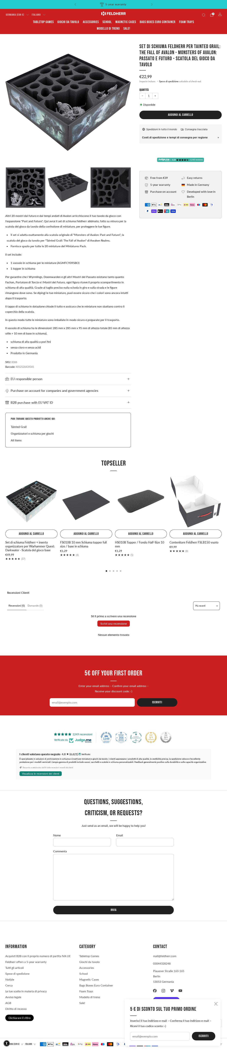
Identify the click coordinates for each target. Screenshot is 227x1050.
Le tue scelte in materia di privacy (26, 991)
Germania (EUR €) (15, 15)
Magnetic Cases (125, 22)
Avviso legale (13, 997)
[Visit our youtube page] (180, 990)
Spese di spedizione (169, 81)
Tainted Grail (19, 426)
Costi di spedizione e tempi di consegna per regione (175, 137)
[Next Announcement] (152, 4)
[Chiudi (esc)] (216, 1004)
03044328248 (162, 963)
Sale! (126, 28)
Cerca (9, 985)
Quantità (144, 90)
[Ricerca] (203, 15)
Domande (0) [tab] (35, 605)
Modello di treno (108, 28)
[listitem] (113, 4)
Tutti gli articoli (14, 967)
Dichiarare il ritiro (20, 1017)
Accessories (91, 22)
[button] (7, 1043)
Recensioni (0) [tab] (17, 605)
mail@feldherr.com (164, 956)
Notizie (9, 979)
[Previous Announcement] (75, 4)
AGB (8, 1003)
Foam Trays (186, 22)
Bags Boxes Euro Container (157, 22)
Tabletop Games (43, 22)
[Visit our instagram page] (163, 990)
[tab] (106, 571)
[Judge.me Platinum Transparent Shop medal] (136, 737)
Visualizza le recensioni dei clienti (40, 773)
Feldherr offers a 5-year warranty (25, 962)
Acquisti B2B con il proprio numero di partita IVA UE (38, 956)
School (107, 22)
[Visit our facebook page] (155, 990)
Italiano (36, 15)
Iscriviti (204, 1036)
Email (119, 835)
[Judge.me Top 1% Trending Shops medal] (151, 737)
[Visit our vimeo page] (172, 990)
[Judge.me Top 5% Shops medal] (165, 737)
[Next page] (221, 501)
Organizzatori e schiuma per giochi (32, 433)
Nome (57, 835)
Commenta (60, 851)
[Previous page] (5, 501)
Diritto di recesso (16, 1008)
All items (16, 440)
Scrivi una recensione (113, 623)
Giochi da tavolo (68, 22)
